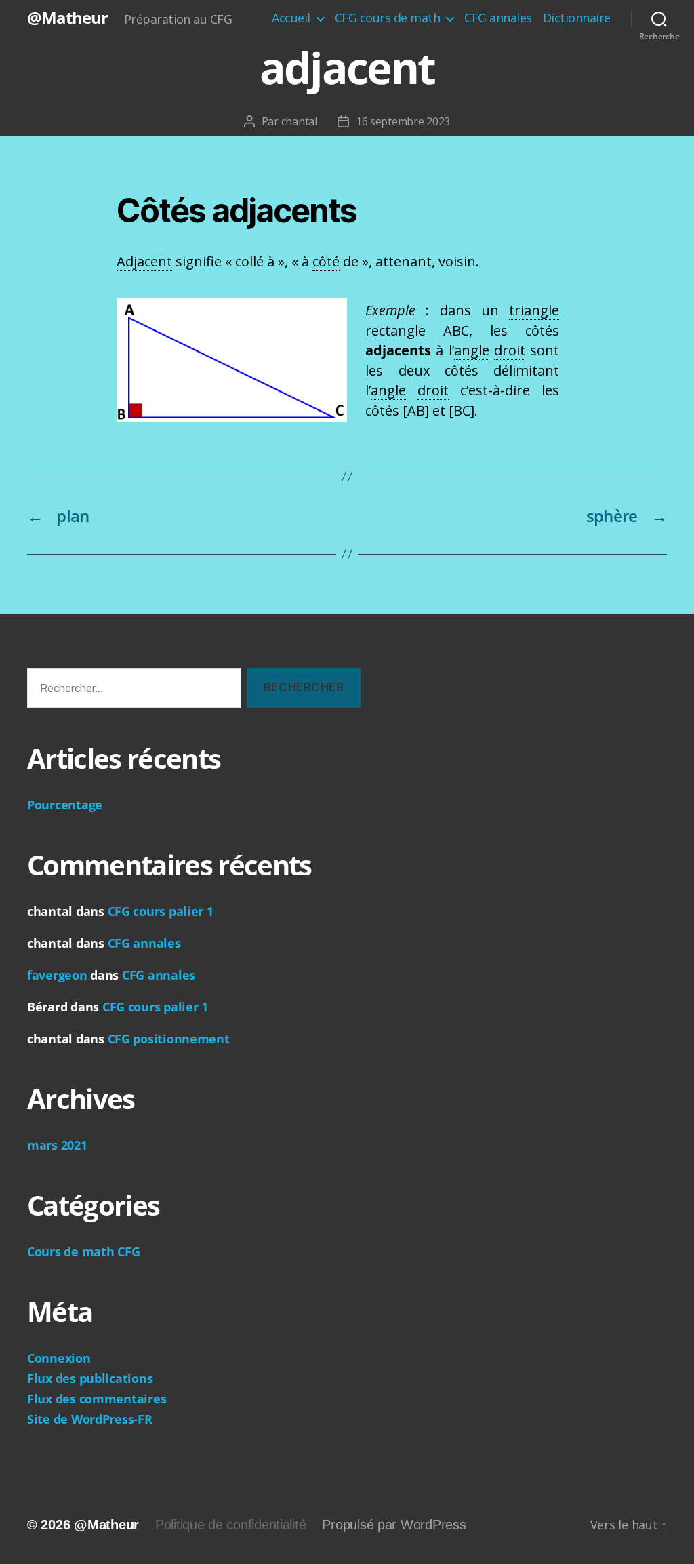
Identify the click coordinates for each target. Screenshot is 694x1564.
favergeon (57, 975)
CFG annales (498, 18)
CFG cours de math (388, 18)
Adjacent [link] (144, 261)
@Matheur (67, 17)
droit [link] (509, 350)
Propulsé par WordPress (394, 1524)
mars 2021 (57, 1145)
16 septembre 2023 (403, 121)
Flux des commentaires (96, 1398)
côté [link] (326, 261)
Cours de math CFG (83, 1251)
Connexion (59, 1358)
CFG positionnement (169, 1038)
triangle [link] (534, 310)
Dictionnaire (577, 18)
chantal (299, 121)
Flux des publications (89, 1378)
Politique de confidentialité (230, 1524)
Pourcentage (64, 805)
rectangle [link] (395, 330)
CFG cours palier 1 (160, 911)
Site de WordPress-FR (89, 1419)
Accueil (291, 18)
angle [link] (471, 350)
